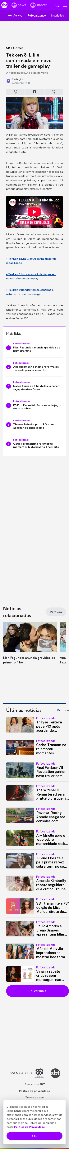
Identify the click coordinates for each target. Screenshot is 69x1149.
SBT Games (14, 48)
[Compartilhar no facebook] (34, 92)
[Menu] (65, 5)
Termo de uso (34, 1097)
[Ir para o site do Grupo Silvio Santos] (28, 1073)
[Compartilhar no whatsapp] (15, 92)
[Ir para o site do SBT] (55, 1073)
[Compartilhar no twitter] (53, 92)
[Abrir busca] (57, 5)
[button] (30, 647)
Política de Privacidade (29, 1127)
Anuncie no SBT (34, 1084)
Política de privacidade (34, 1091)
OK (34, 1136)
